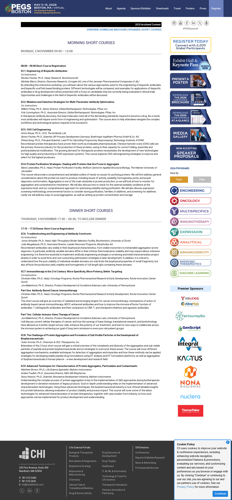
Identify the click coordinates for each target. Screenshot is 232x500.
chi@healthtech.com (33, 484)
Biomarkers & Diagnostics (82, 461)
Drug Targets (109, 461)
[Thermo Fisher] (190, 412)
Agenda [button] (121, 8)
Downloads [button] (162, 8)
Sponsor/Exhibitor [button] (141, 8)
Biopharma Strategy (80, 466)
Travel (177, 8)
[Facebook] (187, 23)
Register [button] (216, 8)
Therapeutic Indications (114, 484)
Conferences (142, 452)
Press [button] (203, 8)
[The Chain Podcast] (207, 23)
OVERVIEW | (93, 29)
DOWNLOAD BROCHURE (113, 29)
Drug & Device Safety (80, 493)
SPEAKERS (134, 29)
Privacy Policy (185, 486)
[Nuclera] (190, 398)
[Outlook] (174, 23)
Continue (220, 493)
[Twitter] (200, 23)
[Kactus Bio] (190, 359)
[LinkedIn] (194, 23)
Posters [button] (190, 8)
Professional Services (147, 467)
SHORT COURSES (152, 29)
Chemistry (74, 479)
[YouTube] (181, 23)
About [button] (108, 8)
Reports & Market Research (150, 457)
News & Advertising (145, 462)
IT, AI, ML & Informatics (114, 471)
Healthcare (108, 466)
